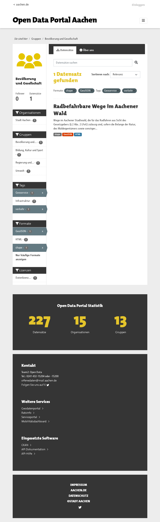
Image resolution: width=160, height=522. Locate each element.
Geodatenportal (31, 408)
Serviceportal (29, 417)
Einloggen (138, 5)
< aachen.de (21, 4)
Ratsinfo (26, 412)
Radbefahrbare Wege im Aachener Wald (95, 110)
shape (57, 134)
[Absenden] (136, 62)
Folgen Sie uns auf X (33, 385)
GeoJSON (68, 134)
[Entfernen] (74, 91)
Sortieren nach (100, 74)
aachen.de (79, 490)
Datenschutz (78, 496)
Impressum (78, 485)
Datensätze (66, 50)
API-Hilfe (27, 453)
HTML (78, 134)
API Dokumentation (33, 449)
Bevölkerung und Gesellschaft (61, 39)
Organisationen (80, 332)
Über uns (88, 50)
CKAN (25, 445)
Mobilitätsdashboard (34, 421)
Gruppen (36, 39)
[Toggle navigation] (143, 21)
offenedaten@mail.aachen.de (39, 380)
